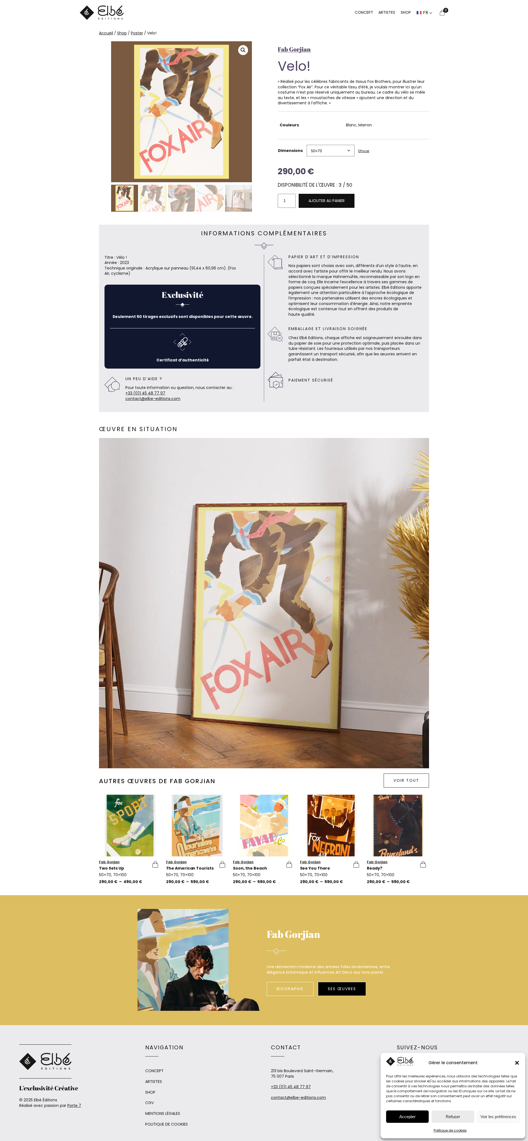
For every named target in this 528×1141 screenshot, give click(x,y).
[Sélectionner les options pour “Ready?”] (421, 864)
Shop (122, 33)
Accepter (407, 1116)
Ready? (374, 868)
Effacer (363, 151)
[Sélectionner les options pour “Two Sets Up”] (153, 864)
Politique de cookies (450, 1130)
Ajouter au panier (327, 200)
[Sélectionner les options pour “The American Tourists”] (220, 864)
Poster (137, 33)
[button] (517, 1063)
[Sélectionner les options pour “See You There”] (354, 864)
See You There (315, 868)
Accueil (106, 33)
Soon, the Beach (250, 868)
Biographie (290, 989)
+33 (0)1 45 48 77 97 (145, 393)
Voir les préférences (498, 1116)
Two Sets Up (111, 868)
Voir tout (406, 780)
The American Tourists (190, 868)
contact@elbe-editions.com (152, 398)
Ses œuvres (342, 989)
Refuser (453, 1116)
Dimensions (290, 150)
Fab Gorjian (294, 49)
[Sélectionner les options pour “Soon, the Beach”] (287, 864)
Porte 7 (74, 1105)
